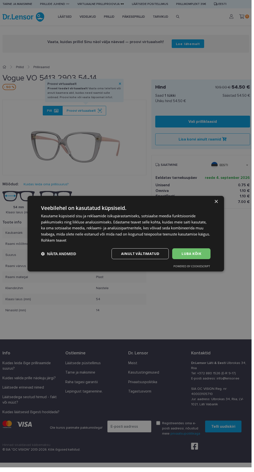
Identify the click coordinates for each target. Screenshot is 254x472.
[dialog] (126, 234)
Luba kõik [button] (191, 253)
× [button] (216, 202)
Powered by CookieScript (191, 266)
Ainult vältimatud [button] (140, 253)
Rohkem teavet (53, 240)
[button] (58, 253)
